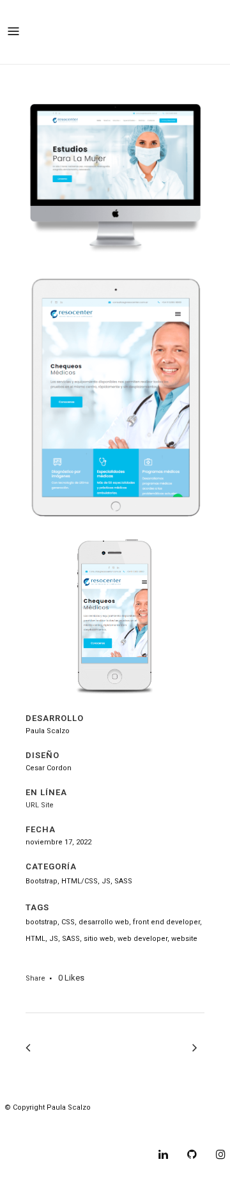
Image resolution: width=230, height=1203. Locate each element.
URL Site (40, 805)
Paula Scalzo (69, 1107)
